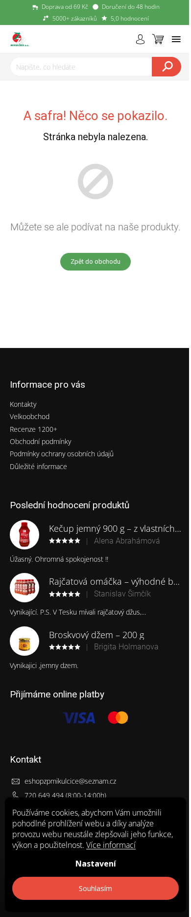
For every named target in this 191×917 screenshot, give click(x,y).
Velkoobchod (29, 416)
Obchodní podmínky (40, 441)
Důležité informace (38, 466)
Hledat (166, 66)
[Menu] (176, 39)
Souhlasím (95, 888)
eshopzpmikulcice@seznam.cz (70, 781)
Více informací (111, 845)
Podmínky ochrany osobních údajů (62, 453)
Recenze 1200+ (33, 429)
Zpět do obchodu (95, 261)
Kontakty (23, 404)
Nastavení (95, 863)
